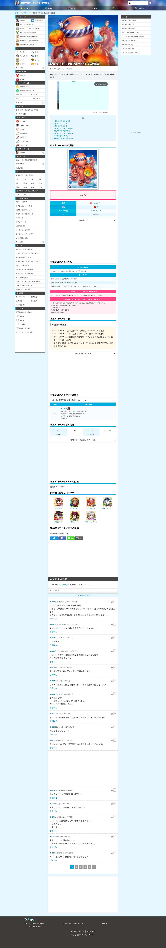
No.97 (52, 817)
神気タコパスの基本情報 (62, 131)
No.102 (52, 740)
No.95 (52, 853)
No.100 (52, 790)
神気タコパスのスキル (61, 123)
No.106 (52, 694)
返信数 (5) (54, 721)
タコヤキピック (96, 211)
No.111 (52, 624)
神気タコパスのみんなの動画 (63, 133)
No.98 (52, 804)
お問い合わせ (91, 931)
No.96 (52, 836)
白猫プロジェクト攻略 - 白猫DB (35, 2)
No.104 (52, 727)
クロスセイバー (97, 203)
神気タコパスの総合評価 (62, 121)
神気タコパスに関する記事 (64, 138)
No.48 (52, 714)
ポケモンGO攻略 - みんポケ (33, 926)
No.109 (52, 651)
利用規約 (74, 931)
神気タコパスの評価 (60, 126)
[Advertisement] (83, 240)
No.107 (52, 681)
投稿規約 (64, 584)
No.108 (52, 667)
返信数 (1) (54, 645)
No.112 (52, 602)
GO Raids (104, 923)
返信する (53, 618)
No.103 (52, 638)
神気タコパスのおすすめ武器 (63, 128)
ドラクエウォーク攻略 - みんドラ (73, 923)
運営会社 (81, 931)
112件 (70, 69)
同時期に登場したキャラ (62, 136)
